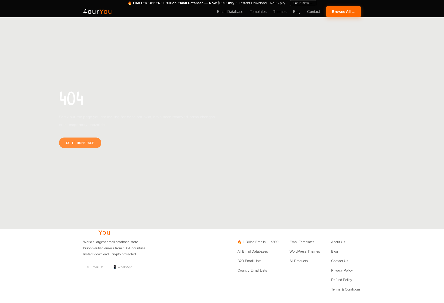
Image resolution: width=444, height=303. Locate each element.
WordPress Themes (305, 251)
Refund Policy (341, 280)
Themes (280, 12)
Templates (258, 12)
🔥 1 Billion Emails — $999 (257, 242)
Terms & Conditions (346, 289)
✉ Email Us (95, 267)
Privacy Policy (342, 270)
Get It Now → (303, 3)
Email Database (230, 12)
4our (97, 11)
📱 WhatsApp (123, 267)
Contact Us (339, 261)
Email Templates (302, 242)
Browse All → (343, 12)
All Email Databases (252, 251)
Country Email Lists (252, 270)
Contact (313, 12)
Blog (297, 12)
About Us (338, 242)
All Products (299, 261)
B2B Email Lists (249, 261)
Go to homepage (80, 142)
